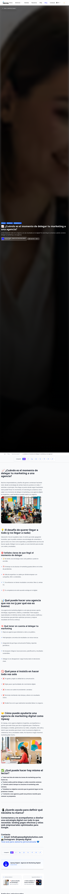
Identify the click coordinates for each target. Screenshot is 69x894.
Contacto (52, 3)
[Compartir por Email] (48, 459)
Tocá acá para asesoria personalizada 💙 (20, 841)
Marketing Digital (16, 454)
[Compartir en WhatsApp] (36, 459)
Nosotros (34, 3)
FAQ (41, 3)
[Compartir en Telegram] (44, 459)
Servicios (17, 3)
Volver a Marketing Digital (10, 8)
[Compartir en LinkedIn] (32, 459)
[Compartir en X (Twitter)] (40, 459)
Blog (46, 3)
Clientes (26, 3)
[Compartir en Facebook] (28, 459)
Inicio (10, 3)
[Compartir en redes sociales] (24, 459)
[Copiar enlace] (52, 459)
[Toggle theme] (65, 3)
